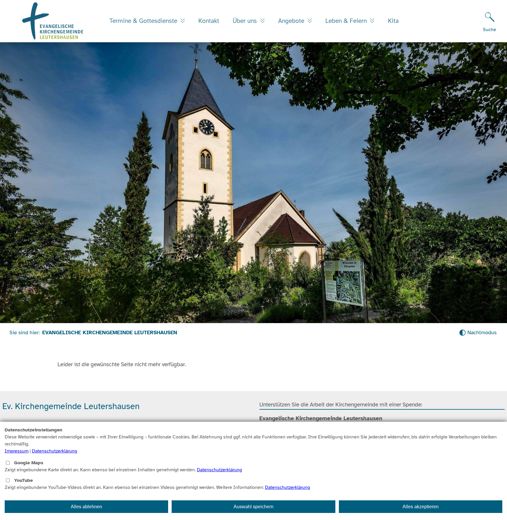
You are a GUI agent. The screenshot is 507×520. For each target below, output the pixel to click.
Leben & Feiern (347, 21)
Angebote (292, 21)
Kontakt (208, 21)
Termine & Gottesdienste (144, 21)
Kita (393, 21)
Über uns (245, 21)
